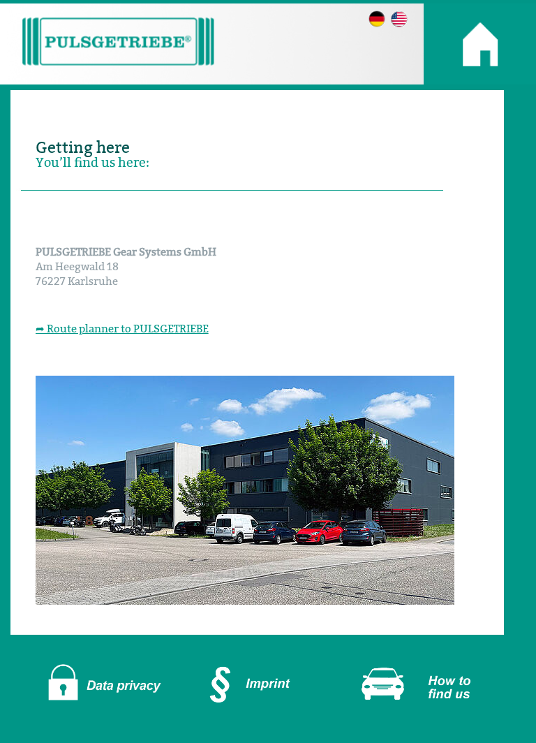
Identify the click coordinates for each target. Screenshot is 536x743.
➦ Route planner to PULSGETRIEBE (122, 328)
